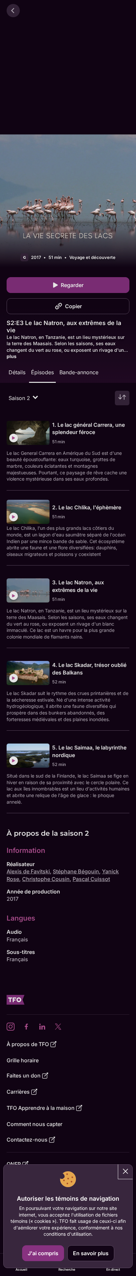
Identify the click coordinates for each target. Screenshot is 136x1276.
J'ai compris (43, 1253)
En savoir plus (91, 1253)
